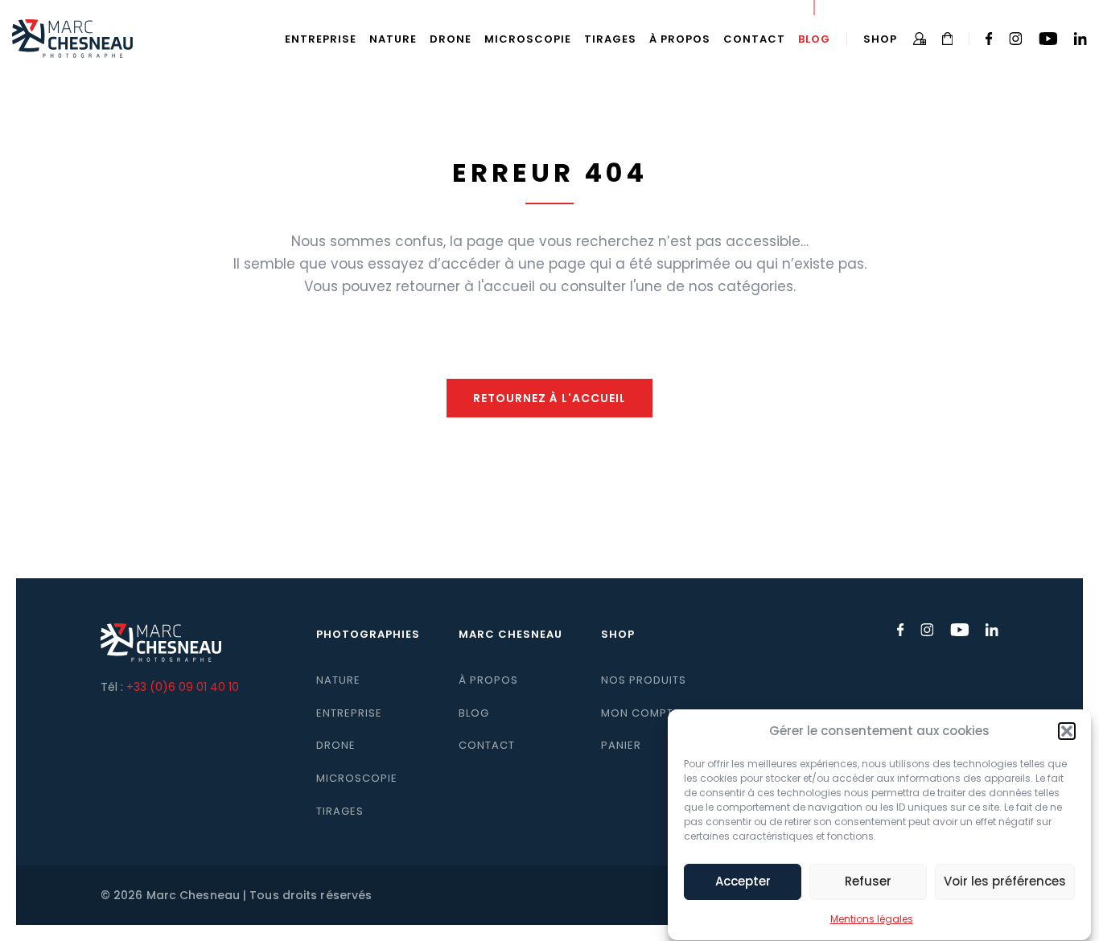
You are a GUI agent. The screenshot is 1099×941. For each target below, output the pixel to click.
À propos (679, 39)
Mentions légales (871, 919)
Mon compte (640, 713)
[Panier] (947, 38)
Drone (450, 39)
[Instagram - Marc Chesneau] (1016, 38)
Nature (393, 39)
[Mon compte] (919, 38)
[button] (1067, 731)
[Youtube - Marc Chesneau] (1048, 38)
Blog (814, 39)
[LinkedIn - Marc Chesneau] (1080, 38)
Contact (754, 39)
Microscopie (527, 39)
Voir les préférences (1005, 881)
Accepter (743, 881)
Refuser (868, 881)
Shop (880, 39)
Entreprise (320, 39)
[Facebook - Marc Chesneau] (989, 38)
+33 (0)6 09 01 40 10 (182, 687)
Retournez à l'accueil (549, 398)
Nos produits (643, 680)
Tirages (610, 39)
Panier (621, 745)
